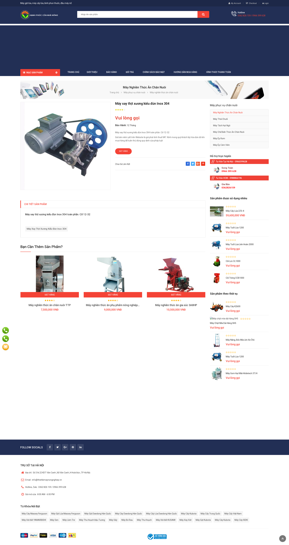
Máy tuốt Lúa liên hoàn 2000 (240, 244)
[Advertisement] (144, 46)
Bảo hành (111, 72)
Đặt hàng (123, 151)
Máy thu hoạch (144, 520)
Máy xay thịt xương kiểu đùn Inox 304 (46, 228)
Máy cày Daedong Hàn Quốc (128, 513)
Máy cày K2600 (233, 306)
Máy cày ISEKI (241, 520)
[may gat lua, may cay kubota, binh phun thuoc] (39, 14)
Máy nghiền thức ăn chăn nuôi (228, 112)
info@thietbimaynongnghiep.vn (43, 480)
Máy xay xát (185, 520)
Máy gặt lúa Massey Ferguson (65, 513)
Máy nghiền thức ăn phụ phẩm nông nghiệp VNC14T (117, 305)
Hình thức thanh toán (218, 72)
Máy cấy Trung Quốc (210, 513)
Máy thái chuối (220, 119)
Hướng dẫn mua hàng (185, 72)
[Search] (203, 14)
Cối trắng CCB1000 (235, 278)
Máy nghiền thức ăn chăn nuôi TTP (50, 305)
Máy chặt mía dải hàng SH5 (223, 323)
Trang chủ (73, 72)
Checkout (253, 3)
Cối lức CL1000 (233, 261)
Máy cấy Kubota (188, 513)
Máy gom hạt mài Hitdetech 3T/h (241, 373)
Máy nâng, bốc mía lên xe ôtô (240, 340)
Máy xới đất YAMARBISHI (34, 520)
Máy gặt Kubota (203, 520)
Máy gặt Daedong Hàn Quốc (97, 513)
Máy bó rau (127, 520)
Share (188, 165)
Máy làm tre (69, 520)
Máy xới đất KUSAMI (165, 520)
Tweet (193, 165)
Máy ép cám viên (221, 145)
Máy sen (54, 520)
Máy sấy (113, 520)
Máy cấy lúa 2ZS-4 (235, 211)
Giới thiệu (92, 72)
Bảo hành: (120, 125)
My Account (236, 3)
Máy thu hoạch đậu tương (92, 520)
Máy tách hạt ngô (221, 125)
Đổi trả (130, 72)
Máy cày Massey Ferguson (34, 513)
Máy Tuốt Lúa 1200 (235, 227)
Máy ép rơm (219, 138)
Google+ (198, 165)
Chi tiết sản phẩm (35, 204)
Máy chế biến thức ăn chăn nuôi (228, 132)
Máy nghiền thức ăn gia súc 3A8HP (176, 305)
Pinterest (203, 165)
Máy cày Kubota (222, 520)
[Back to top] (282, 538)
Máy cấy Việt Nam (233, 513)
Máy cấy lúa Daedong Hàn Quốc (161, 513)
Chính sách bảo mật (154, 72)
